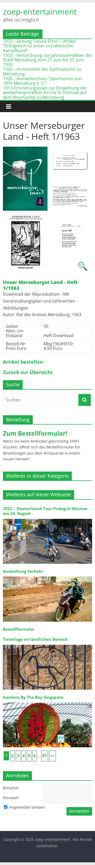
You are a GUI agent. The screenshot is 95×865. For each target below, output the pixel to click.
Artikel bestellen (23, 362)
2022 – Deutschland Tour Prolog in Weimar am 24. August (45, 511)
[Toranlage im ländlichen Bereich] (47, 644)
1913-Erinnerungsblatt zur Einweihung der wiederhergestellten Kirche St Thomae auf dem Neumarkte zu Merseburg (45, 92)
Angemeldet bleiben (26, 807)
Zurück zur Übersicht (28, 372)
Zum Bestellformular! (35, 433)
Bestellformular (19, 629)
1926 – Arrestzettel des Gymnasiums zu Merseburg (42, 71)
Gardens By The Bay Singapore (33, 697)
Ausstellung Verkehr (23, 571)
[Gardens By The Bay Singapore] (47, 702)
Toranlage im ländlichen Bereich (35, 639)
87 (44, 755)
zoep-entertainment (40, 11)
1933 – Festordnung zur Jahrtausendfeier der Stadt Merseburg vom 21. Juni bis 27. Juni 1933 (47, 59)
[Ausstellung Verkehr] (47, 576)
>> (52, 755)
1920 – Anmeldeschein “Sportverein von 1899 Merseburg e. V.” (42, 81)
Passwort (11, 797)
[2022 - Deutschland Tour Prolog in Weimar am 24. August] (47, 518)
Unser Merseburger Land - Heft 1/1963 (40, 285)
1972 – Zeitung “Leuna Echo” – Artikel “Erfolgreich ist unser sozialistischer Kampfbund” (39, 45)
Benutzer (11, 787)
